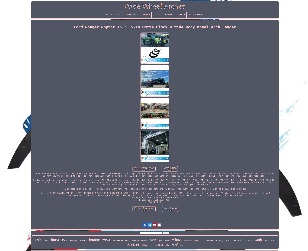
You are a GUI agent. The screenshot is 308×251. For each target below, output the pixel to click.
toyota (250, 240)
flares (55, 239)
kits (234, 240)
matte (196, 240)
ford (175, 244)
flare (64, 239)
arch (38, 239)
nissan (201, 241)
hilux (127, 240)
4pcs (145, 244)
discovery (219, 240)
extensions (118, 240)
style (151, 246)
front (266, 240)
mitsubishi (188, 240)
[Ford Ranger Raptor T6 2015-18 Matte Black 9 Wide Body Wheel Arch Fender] (155, 48)
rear (181, 245)
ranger (159, 244)
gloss (160, 240)
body (258, 239)
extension (83, 240)
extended (135, 240)
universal (209, 240)
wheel (177, 239)
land (272, 240)
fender (94, 239)
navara (167, 240)
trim (167, 245)
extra (241, 239)
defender (73, 240)
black (153, 239)
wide (106, 239)
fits (46, 240)
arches (133, 244)
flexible (228, 241)
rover (144, 239)
